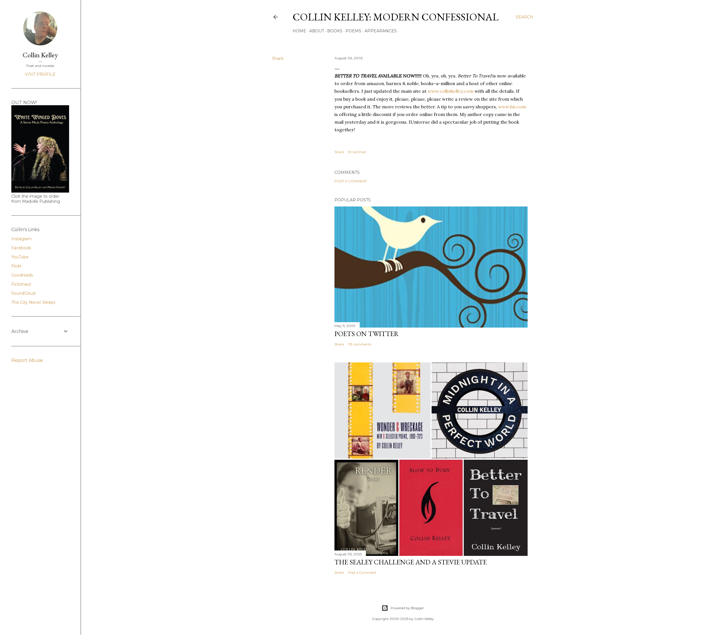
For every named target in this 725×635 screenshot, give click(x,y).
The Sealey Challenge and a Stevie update (410, 562)
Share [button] (277, 58)
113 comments (359, 344)
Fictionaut (21, 284)
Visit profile (40, 74)
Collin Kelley (40, 54)
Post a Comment (350, 181)
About (316, 30)
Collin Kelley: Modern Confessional (395, 17)
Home (299, 30)
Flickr (16, 266)
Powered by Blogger (407, 608)
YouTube (20, 257)
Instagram (21, 238)
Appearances (380, 30)
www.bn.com (512, 106)
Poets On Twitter (366, 333)
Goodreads (22, 275)
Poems (353, 30)
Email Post (357, 152)
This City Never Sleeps (33, 302)
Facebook (21, 247)
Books (334, 30)
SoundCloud (23, 293)
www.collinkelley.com (451, 91)
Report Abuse (27, 360)
